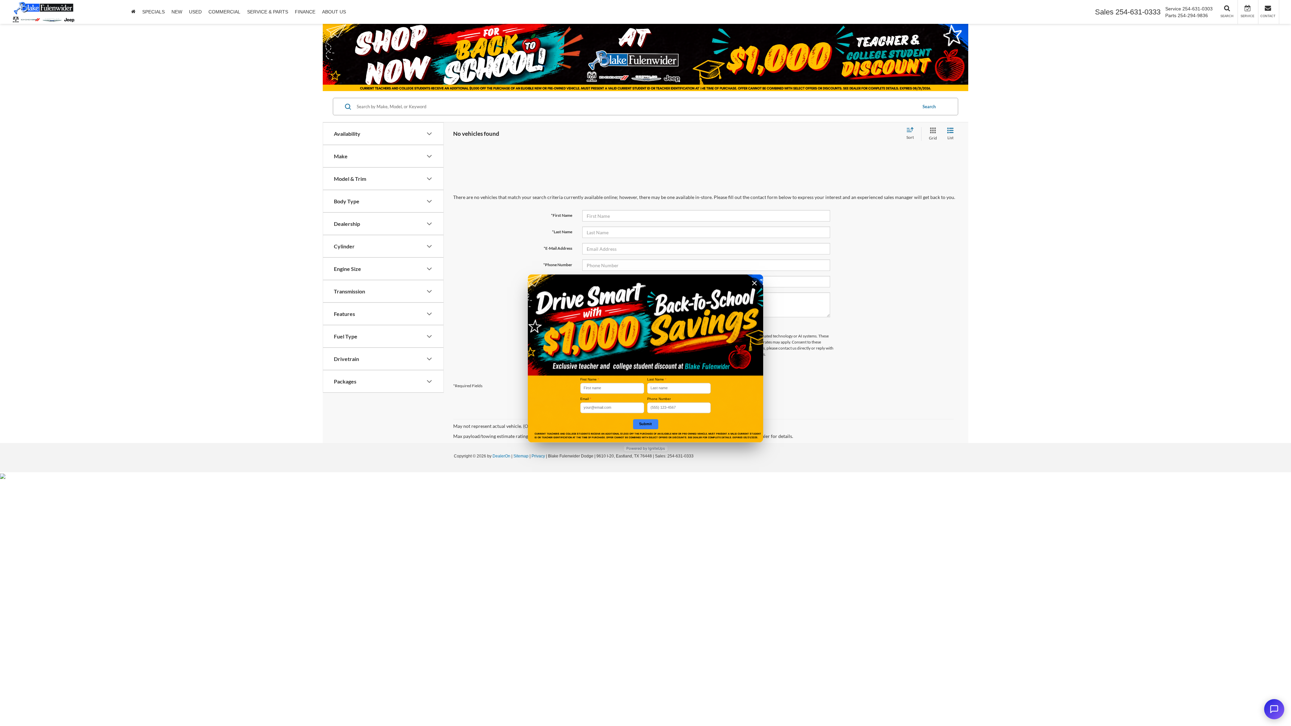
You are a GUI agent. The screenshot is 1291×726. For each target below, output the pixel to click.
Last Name (656, 379)
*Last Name (562, 231)
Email (585, 399)
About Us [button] (334, 11)
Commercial (224, 11)
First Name (589, 379)
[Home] (133, 12)
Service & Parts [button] (267, 11)
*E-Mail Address (558, 248)
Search (929, 106)
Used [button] (195, 11)
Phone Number (659, 399)
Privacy (538, 456)
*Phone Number (557, 264)
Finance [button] (305, 11)
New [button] (176, 11)
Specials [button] (153, 11)
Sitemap (521, 456)
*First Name (561, 215)
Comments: (562, 297)
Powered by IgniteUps (645, 448)
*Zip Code (563, 281)
